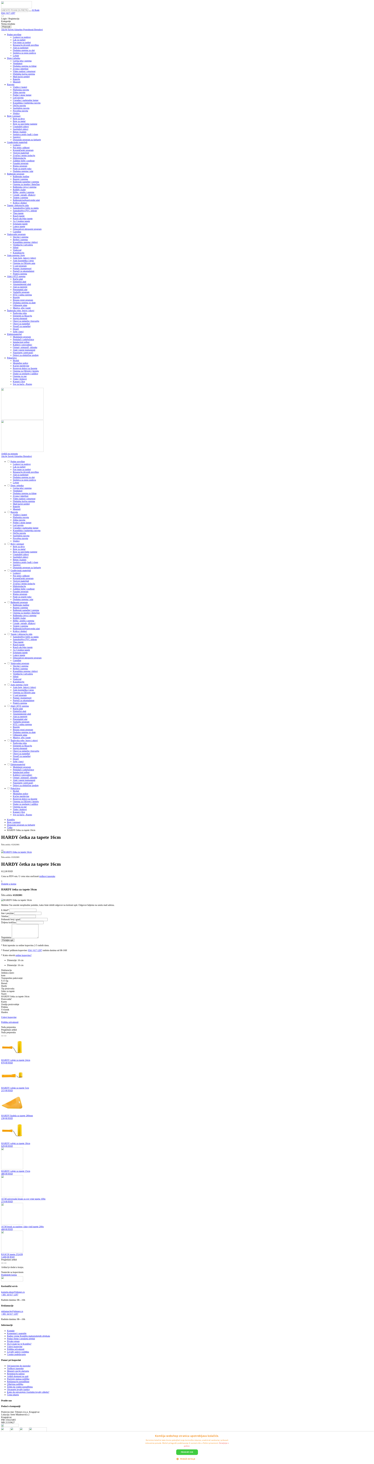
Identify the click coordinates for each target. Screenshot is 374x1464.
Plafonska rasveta (21, 89)
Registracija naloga (16, 1373)
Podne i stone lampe (22, 95)
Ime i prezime (7, 913)
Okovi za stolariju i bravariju (26, 321)
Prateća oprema (20, 274)
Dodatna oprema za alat (24, 50)
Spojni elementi (20, 318)
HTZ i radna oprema (22, 295)
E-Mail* (5, 910)
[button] (187, 1458)
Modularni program (22, 337)
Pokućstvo (12, 358)
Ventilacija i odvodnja (23, 245)
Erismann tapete (20, 224)
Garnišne (17, 231)
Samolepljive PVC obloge (25, 210)
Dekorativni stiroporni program (27, 229)
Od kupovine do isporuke (19, 1366)
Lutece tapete (19, 226)
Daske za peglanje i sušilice (25, 373)
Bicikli (16, 360)
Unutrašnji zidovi (21, 126)
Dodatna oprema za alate (24, 302)
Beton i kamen (19, 132)
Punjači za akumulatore (23, 271)
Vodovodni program (16, 234)
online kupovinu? (23, 955)
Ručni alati (18, 279)
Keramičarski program (23, 150)
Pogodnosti (28, 29)
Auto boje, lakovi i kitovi (24, 258)
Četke (9, 827)
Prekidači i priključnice (23, 339)
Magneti (16, 82)
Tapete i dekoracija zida (18, 205)
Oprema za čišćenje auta (24, 263)
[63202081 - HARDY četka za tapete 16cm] (16, 852)
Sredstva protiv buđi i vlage (25, 134)
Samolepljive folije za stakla (26, 208)
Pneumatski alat (20, 289)
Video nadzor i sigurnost (24, 71)
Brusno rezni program (23, 300)
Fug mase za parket (22, 42)
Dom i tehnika (13, 58)
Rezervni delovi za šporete (25, 368)
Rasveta (10, 84)
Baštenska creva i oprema (24, 187)
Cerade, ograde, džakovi (24, 195)
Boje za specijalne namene (25, 124)
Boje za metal (19, 121)
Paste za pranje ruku (22, 168)
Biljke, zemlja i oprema (23, 192)
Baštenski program (15, 174)
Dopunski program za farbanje (27, 139)
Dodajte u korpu (8, 884)
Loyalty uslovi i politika (18, 1352)
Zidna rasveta (19, 92)
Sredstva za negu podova (24, 53)
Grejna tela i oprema (22, 61)
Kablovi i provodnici (22, 344)
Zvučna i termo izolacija (24, 155)
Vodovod (17, 250)
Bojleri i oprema (20, 239)
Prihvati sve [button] (187, 1452)
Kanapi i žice (19, 381)
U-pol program (20, 266)
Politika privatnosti (9, 1022)
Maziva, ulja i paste (22, 308)
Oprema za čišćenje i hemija (26, 371)
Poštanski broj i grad (11, 919)
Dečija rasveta (19, 105)
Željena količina (9, 922)
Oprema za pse (20, 376)
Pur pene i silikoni (21, 147)
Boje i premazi (13, 116)
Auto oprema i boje (16, 255)
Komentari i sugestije (16, 1333)
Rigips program (20, 166)
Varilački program (21, 292)
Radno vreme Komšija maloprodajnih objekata (28, 1336)
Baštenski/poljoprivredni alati (26, 200)
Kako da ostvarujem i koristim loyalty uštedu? (28, 1392)
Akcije (4, 29)
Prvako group (13, 1341)
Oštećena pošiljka (15, 1384)
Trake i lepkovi (20, 379)
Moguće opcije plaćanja (18, 1371)
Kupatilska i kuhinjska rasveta (26, 103)
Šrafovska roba (20, 313)
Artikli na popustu (9, 453)
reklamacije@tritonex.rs (12, 1311)
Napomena (6, 937)
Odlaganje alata (20, 305)
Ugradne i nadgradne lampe (25, 100)
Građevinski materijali (17, 142)
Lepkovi (17, 145)
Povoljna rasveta (20, 111)
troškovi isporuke (47, 876)
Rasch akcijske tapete (23, 218)
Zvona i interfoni (20, 68)
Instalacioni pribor (21, 342)
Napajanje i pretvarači (23, 352)
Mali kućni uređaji (21, 76)
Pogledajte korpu (9, 1275)
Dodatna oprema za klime (25, 66)
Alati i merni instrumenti (24, 350)
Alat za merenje (20, 287)
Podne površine (14, 34)
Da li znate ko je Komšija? (19, 1344)
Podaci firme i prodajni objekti (21, 1338)
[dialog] (187, 1448)
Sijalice (16, 113)
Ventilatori (17, 63)
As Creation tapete (21, 221)
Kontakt (10, 1331)
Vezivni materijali (21, 153)
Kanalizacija (18, 252)
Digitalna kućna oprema (24, 74)
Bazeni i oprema (20, 179)
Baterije (16, 79)
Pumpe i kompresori (22, 268)
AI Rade (35, 10)
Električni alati (19, 281)
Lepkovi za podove (22, 37)
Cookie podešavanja (16, 1354)
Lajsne (16, 55)
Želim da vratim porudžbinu (20, 1387)
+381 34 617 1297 (9, 1294)
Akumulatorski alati (22, 284)
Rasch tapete (19, 216)
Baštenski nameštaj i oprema (26, 181)
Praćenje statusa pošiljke (18, 1379)
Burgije (16, 297)
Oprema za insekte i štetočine (26, 184)
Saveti (11, 29)
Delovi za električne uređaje (26, 355)
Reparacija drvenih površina (26, 45)
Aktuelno (18, 29)
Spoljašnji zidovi (20, 129)
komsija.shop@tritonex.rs (13, 1292)
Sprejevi (16, 137)
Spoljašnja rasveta (21, 108)
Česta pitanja (13, 1394)
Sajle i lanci (18, 331)
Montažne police (20, 363)
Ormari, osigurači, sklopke (25, 347)
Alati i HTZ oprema (16, 276)
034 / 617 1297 (8, 13)
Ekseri (16, 329)
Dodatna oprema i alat (23, 171)
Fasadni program (20, 163)
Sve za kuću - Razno (22, 384)
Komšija (11, 819)
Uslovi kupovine (9, 1017)
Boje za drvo (19, 118)
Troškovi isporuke (15, 1368)
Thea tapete (18, 213)
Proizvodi (6, 27)
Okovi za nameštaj (21, 323)
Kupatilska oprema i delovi (25, 242)
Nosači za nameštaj (22, 326)
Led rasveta (18, 97)
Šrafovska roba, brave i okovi (20, 310)
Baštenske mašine (21, 176)
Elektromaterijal (14, 334)
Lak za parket (19, 40)
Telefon (5, 916)
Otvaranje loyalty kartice (18, 1389)
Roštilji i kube (19, 189)
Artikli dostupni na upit (17, 1376)
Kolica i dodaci (20, 203)
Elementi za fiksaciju (22, 316)
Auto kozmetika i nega (23, 260)
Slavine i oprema (20, 237)
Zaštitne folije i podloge (24, 160)
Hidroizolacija (19, 158)
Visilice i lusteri (20, 87)
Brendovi (38, 29)
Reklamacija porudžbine (18, 1381)
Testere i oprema (20, 197)
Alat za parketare (20, 47)
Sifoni (15, 247)
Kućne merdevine (21, 366)
